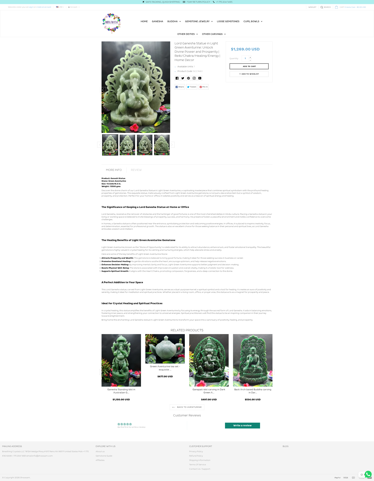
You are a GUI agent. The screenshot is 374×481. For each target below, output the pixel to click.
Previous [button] (103, 90)
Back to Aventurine (189, 407)
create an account (43, 7)
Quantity (234, 58)
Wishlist (312, 7)
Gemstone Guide (104, 456)
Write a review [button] (242, 425)
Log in (31, 7)
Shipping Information (199, 460)
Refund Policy (196, 456)
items (353, 7)
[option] (136, 87)
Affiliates (100, 460)
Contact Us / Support (199, 469)
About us (100, 451)
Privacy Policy (196, 451)
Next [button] (169, 90)
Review (136, 170)
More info (114, 170)
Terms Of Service (197, 464)
